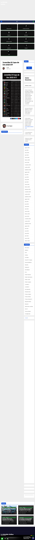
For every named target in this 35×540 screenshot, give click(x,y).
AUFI (26, 252)
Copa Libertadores (28, 262)
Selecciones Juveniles (29, 306)
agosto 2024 (27, 199)
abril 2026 (27, 155)
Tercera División (28, 311)
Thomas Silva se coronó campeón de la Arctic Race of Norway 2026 (25, 510)
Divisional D (27, 267)
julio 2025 (26, 174)
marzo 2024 (27, 211)
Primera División (28, 296)
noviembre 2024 (28, 191)
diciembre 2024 (27, 189)
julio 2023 (26, 228)
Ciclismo (26, 255)
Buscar (26, 61)
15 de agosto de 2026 (6, 521)
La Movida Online (7, 534)
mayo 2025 (27, 179)
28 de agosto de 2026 (6, 511)
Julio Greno (29, 521)
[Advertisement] (17, 13)
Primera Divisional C (28, 299)
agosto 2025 (27, 172)
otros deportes (27, 289)
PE (13, 81)
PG (12, 81)
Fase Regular (27, 269)
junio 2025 (27, 177)
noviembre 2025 (28, 164)
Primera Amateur (28, 294)
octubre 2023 (27, 221)
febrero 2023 (27, 240)
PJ (11, 81)
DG (18, 81)
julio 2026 (26, 150)
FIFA (26, 272)
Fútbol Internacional (28, 277)
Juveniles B (27, 286)
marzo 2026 (27, 157)
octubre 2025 (27, 167)
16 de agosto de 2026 (23, 511)
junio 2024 (27, 204)
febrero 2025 (27, 186)
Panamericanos (27, 291)
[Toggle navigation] (17, 21)
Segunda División (28, 301)
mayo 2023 (27, 233)
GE (17, 81)
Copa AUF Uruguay (28, 259)
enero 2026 (27, 162)
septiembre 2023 (28, 223)
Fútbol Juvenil (27, 279)
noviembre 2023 (28, 218)
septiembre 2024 (28, 196)
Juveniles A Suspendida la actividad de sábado (25, 519)
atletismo (26, 250)
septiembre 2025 (28, 169)
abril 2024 (27, 208)
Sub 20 (26, 308)
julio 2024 (26, 201)
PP (14, 81)
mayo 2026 (27, 152)
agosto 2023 (27, 226)
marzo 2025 (27, 184)
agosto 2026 (27, 147)
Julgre (8, 67)
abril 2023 (26, 235)
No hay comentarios (5, 523)
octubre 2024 (27, 194)
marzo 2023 (27, 238)
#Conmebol (27, 247)
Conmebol (27, 257)
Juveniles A (27, 284)
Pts (20, 81)
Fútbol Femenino (28, 274)
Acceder (26, 317)
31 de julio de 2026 (23, 521)
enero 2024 (27, 216)
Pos (3, 81)
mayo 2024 (27, 206)
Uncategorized (27, 313)
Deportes (26, 264)
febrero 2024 (27, 213)
